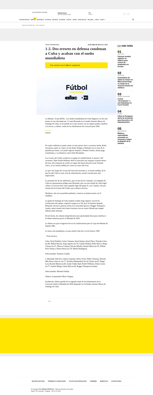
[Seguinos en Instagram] (120, 13)
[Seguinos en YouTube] (117, 13)
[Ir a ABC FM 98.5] (127, 19)
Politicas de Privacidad (78, 381)
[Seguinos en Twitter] (114, 13)
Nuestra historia (38, 381)
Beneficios (104, 381)
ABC (25, 13)
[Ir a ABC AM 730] (118, 19)
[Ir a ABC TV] (112, 19)
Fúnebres (93, 381)
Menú (132, 13)
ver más (89, 14)
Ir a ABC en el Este (37, 14)
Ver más (126, 59)
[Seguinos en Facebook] (111, 13)
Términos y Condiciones (57, 381)
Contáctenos (116, 381)
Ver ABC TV (68, 13)
